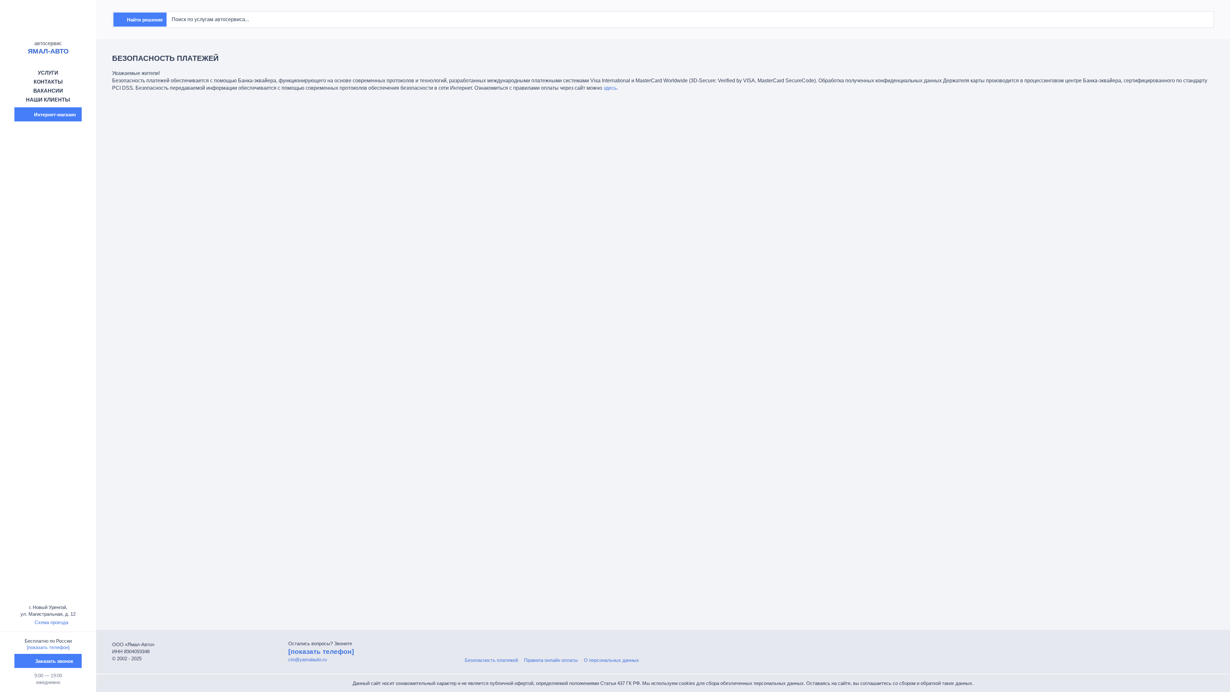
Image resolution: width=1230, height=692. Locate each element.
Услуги (48, 73)
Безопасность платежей (491, 660)
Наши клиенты (48, 100)
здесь (610, 88)
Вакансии (48, 91)
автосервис (48, 47)
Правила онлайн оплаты (551, 660)
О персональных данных (611, 660)
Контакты (48, 82)
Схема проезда (51, 622)
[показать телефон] (48, 647)
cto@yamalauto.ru (307, 659)
